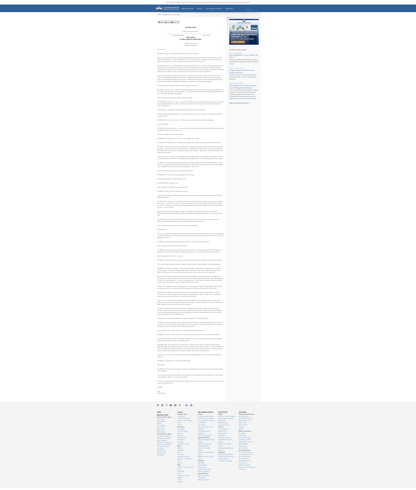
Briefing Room (188, 9)
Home (167, 8)
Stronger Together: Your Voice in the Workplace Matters (241, 71)
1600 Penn (229, 9)
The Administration (213, 9)
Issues (199, 9)
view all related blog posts (238, 103)
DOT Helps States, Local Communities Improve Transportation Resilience (243, 86)
